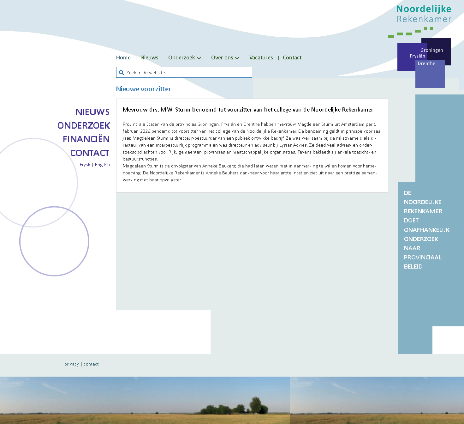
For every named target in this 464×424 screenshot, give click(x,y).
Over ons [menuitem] (222, 57)
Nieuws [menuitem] (149, 57)
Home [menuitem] (123, 57)
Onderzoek (83, 125)
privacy (71, 363)
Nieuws (92, 111)
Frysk (85, 164)
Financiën (86, 138)
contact (91, 363)
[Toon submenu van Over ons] (237, 57)
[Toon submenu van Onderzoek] (198, 57)
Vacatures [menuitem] (261, 57)
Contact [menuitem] (292, 57)
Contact (90, 152)
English (102, 164)
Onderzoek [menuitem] (181, 57)
